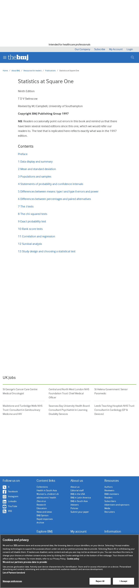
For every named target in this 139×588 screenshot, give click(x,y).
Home (5, 70)
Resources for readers (33, 70)
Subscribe (99, 49)
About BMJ (16, 70)
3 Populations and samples (34, 176)
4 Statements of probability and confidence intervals (50, 184)
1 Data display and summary (35, 161)
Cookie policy (73, 558)
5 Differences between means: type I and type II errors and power (58, 191)
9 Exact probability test (32, 221)
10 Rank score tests (30, 229)
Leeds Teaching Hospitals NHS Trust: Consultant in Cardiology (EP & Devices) (114, 410)
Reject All (100, 581)
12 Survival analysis (30, 244)
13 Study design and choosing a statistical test (46, 251)
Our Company (82, 49)
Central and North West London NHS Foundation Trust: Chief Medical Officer (69, 393)
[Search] (133, 57)
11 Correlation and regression (36, 236)
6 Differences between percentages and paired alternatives (54, 199)
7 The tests (25, 206)
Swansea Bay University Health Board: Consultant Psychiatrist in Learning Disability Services (69, 410)
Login (130, 49)
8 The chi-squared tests (32, 214)
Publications (50, 70)
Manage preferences (12, 581)
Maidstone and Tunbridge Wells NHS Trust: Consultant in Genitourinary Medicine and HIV (22, 410)
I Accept (123, 581)
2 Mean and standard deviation (37, 169)
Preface (22, 154)
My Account (116, 49)
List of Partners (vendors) (14, 572)
